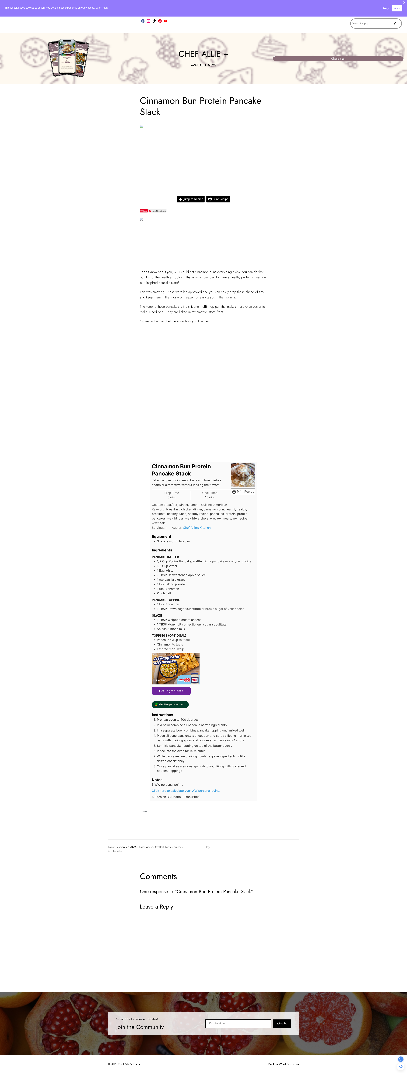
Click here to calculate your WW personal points (186, 791)
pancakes (178, 847)
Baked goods (146, 847)
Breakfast (159, 847)
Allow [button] (397, 8)
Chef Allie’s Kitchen (197, 528)
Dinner (168, 847)
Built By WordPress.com (283, 1064)
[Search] (395, 23)
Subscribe (282, 1023)
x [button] (404, 2)
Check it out (338, 59)
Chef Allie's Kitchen (130, 1064)
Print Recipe (220, 199)
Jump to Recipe (193, 199)
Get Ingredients (171, 691)
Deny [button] (386, 8)
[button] (170, 704)
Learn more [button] (102, 7)
